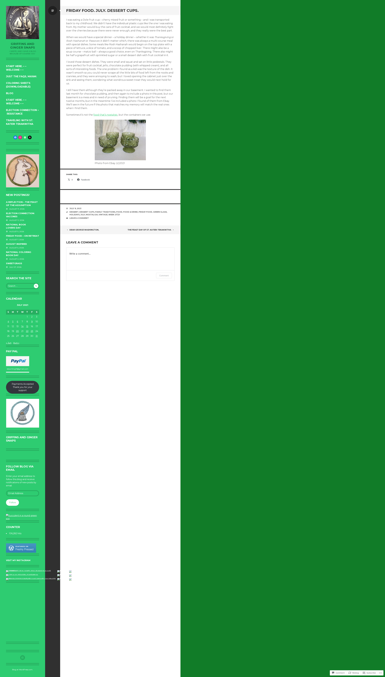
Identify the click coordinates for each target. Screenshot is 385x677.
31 (37, 336)
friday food (145, 212)
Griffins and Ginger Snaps (22, 45)
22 (27, 331)
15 (27, 326)
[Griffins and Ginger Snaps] (22, 22)
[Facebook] (15, 137)
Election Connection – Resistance (22, 112)
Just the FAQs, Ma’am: (21, 76)
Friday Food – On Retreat (22, 236)
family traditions (105, 212)
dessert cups (86, 212)
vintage (103, 214)
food (119, 212)
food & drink (130, 212)
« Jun (8, 343)
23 (32, 331)
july (82, 214)
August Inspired (16, 244)
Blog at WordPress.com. (22, 669)
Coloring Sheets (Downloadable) (18, 85)
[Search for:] (22, 286)
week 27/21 (114, 214)
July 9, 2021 (75, 208)
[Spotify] (25, 137)
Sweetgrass (14, 263)
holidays (74, 214)
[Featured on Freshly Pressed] (21, 552)
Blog (9, 93)
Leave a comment (79, 218)
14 (22, 326)
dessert (74, 212)
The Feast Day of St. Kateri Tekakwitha (149, 230)
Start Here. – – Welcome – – (16, 68)
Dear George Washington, (84, 230)
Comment (164, 275)
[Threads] (30, 137)
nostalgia (92, 214)
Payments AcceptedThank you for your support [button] (23, 387)
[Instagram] (20, 137)
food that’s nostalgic (105, 114)
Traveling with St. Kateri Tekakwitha (19, 122)
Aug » (16, 343)
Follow (12, 502)
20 (17, 331)
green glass (160, 212)
